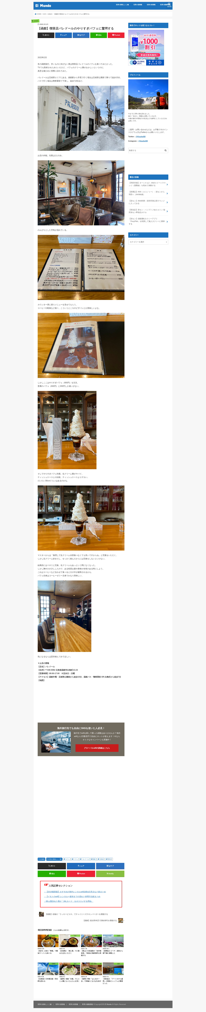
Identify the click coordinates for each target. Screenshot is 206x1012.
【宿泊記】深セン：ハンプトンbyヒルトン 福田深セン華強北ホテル (147, 211)
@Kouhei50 (140, 137)
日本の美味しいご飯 (55, 859)
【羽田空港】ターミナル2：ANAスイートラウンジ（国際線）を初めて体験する (147, 184)
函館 (94, 859)
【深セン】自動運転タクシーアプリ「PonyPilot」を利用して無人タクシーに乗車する (147, 221)
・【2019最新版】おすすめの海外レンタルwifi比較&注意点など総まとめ (75, 892)
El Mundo (43, 5)
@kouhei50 (143, 141)
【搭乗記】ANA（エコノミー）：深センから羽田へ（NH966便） (147, 193)
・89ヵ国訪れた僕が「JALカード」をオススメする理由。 (68, 901)
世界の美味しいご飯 (122, 4)
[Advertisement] (81, 45)
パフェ (76, 859)
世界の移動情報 (165, 4)
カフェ (67, 859)
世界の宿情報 (138, 4)
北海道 (42, 859)
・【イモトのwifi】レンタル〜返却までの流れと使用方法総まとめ (72, 897)
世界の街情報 (151, 4)
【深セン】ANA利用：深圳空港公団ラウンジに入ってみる (147, 202)
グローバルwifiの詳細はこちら (97, 748)
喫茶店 (110, 859)
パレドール (85, 859)
